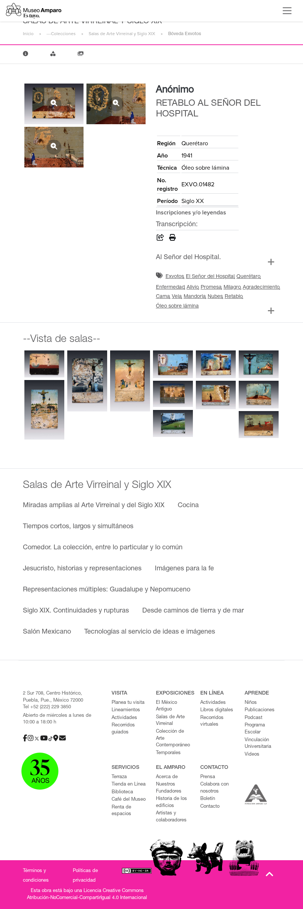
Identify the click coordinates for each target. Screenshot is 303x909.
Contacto (209, 806)
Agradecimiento (261, 287)
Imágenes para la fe (184, 569)
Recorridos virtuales (212, 721)
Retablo (234, 296)
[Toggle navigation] (287, 10)
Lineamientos (126, 710)
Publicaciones (260, 710)
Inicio (28, 33)
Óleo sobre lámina (177, 306)
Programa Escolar (255, 729)
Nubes (215, 296)
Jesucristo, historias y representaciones (82, 569)
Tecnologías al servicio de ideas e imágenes (149, 632)
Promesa (211, 287)
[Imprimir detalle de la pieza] (173, 238)
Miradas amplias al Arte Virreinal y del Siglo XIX (93, 505)
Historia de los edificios (171, 802)
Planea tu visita (128, 703)
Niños (251, 703)
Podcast (253, 718)
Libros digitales (216, 710)
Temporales (168, 753)
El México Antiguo (166, 706)
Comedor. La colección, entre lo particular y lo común (103, 548)
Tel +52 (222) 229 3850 (47, 707)
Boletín (207, 799)
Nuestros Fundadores (168, 788)
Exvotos (175, 276)
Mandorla (195, 296)
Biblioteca (122, 792)
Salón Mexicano (47, 632)
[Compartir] (160, 238)
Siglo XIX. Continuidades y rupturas (76, 611)
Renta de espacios (121, 811)
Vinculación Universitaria (258, 744)
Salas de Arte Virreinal (170, 721)
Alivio (193, 287)
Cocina (188, 505)
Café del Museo (129, 799)
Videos (252, 754)
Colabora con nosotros (214, 788)
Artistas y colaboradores (171, 817)
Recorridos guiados (123, 729)
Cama (163, 296)
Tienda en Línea (129, 784)
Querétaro (248, 276)
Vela (177, 296)
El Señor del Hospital (210, 276)
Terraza (119, 777)
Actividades (124, 718)
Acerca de (167, 777)
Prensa (207, 777)
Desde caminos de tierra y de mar (193, 611)
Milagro (232, 287)
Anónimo (175, 90)
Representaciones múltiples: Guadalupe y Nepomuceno (106, 590)
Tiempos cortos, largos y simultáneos (78, 526)
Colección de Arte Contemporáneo (173, 738)
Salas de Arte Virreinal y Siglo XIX (122, 33)
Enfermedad (170, 287)
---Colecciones (61, 33)
